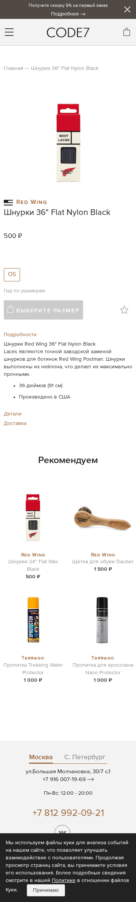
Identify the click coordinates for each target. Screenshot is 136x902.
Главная (13, 68)
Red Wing (32, 201)
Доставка (15, 423)
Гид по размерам (24, 290)
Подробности (20, 334)
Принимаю (46, 890)
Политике (64, 880)
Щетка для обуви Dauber (103, 561)
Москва (41, 757)
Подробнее (65, 14)
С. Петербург (84, 757)
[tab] (68, 334)
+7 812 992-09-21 (68, 813)
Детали (13, 414)
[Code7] (68, 32)
